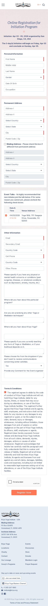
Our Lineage (6, 560)
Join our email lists (12, 578)
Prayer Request (31, 564)
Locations (5, 548)
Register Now (24, 492)
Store (27, 552)
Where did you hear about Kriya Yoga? (20, 327)
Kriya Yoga (5, 544)
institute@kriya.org (10, 590)
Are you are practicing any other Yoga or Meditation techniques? (21, 314)
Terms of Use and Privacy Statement (24, 603)
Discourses (29, 548)
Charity (4, 552)
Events (28, 544)
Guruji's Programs (8, 564)
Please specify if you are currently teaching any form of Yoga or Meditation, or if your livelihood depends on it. (22, 344)
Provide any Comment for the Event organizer (23, 371)
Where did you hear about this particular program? (21, 301)
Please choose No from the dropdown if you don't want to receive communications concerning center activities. (23, 359)
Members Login (31, 560)
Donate (28, 556)
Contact (4, 556)
